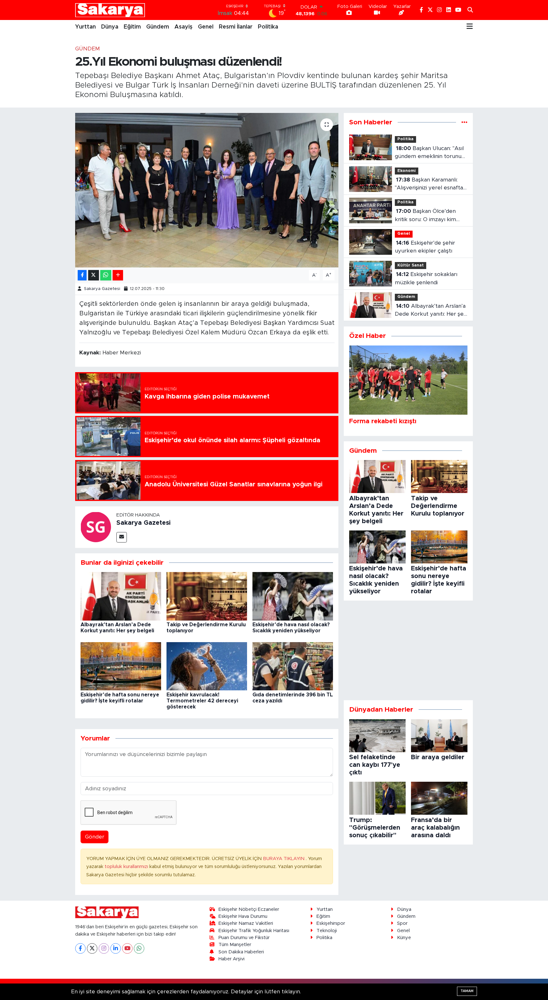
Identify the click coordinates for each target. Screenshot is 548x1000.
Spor (402, 923)
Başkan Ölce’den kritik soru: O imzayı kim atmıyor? (425, 215)
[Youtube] (127, 948)
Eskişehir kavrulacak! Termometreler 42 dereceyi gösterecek (202, 700)
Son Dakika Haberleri (241, 952)
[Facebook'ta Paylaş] (82, 275)
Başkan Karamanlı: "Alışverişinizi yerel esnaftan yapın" (430, 184)
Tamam (466, 991)
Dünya (109, 27)
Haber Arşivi (232, 959)
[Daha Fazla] (118, 275)
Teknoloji (326, 930)
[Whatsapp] (139, 948)
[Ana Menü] (469, 27)
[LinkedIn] (115, 948)
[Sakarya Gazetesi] (96, 527)
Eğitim (132, 27)
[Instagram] (104, 948)
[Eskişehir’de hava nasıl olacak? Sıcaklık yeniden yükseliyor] (292, 596)
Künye (404, 937)
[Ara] (470, 10)
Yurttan (85, 27)
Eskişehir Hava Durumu (243, 916)
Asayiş (183, 27)
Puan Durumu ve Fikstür (244, 937)
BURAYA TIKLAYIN (284, 858)
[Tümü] (464, 122)
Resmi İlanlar (235, 27)
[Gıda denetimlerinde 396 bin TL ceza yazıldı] (292, 666)
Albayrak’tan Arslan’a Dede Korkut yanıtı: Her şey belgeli (431, 310)
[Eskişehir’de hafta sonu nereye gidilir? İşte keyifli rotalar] (121, 666)
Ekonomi (406, 171)
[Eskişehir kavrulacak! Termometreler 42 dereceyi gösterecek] (206, 666)
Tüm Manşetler (235, 944)
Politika (268, 27)
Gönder (94, 836)
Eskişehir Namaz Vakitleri (246, 923)
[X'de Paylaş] (93, 275)
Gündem (157, 27)
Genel (205, 27)
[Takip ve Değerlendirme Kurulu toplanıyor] (206, 596)
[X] (92, 948)
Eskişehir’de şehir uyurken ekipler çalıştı (425, 247)
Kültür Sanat (410, 265)
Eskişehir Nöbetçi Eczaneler (249, 909)
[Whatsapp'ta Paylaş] (105, 275)
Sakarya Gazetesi (102, 289)
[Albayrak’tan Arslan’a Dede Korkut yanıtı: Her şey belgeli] (121, 596)
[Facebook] (80, 948)
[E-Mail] (121, 537)
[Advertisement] (408, 650)
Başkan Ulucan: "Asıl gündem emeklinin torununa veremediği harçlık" (431, 153)
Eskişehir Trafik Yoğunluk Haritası (254, 930)
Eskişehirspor (330, 923)
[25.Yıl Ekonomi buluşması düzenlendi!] (207, 190)
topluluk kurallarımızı (127, 866)
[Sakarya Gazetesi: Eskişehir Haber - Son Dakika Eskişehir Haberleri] (110, 10)
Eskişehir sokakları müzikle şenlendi (426, 278)
